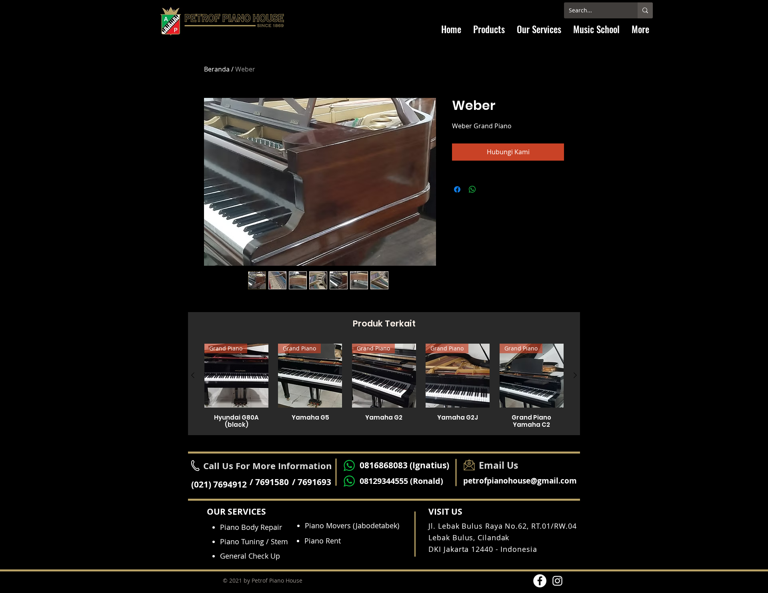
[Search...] (645, 10)
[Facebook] (539, 580)
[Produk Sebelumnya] (193, 375)
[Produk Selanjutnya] (575, 375)
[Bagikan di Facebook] (457, 189)
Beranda (217, 69)
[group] (384, 386)
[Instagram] (557, 580)
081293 (373, 481)
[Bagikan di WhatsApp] (472, 189)
